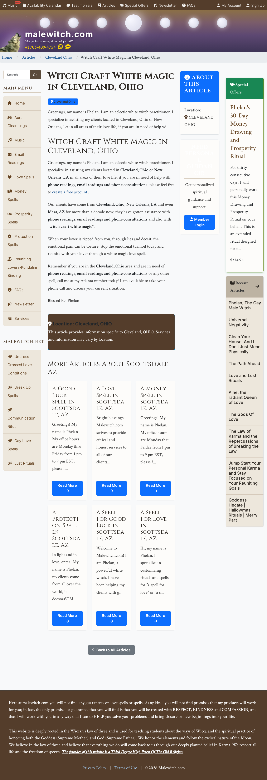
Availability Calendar (43, 5)
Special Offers (136, 5)
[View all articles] (257, 286)
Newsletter (167, 5)
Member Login (201, 222)
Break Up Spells (19, 391)
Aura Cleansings (17, 121)
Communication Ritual (21, 422)
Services (21, 318)
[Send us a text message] (68, 47)
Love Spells (23, 177)
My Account (230, 5)
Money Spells (17, 195)
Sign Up (257, 5)
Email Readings (16, 158)
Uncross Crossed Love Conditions (20, 364)
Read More (67, 485)
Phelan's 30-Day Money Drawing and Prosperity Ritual (243, 131)
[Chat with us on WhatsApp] (60, 47)
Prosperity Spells (20, 218)
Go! (35, 75)
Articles (108, 5)
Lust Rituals (24, 463)
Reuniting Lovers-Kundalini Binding (22, 267)
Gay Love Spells (19, 445)
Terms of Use (125, 768)
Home (7, 57)
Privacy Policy (94, 768)
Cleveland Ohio (58, 57)
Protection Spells (20, 240)
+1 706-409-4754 (40, 47)
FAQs (190, 5)
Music (13, 4)
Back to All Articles (113, 650)
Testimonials (81, 5)
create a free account (69, 192)
